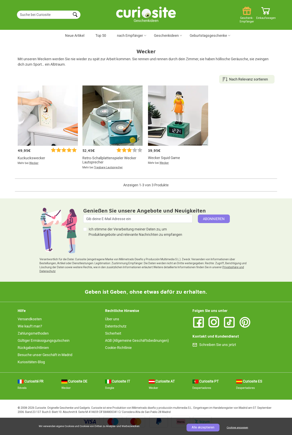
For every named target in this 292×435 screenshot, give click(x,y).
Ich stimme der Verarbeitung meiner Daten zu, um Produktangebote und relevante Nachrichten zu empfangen (135, 232)
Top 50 (100, 35)
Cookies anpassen (237, 427)
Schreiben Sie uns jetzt (217, 345)
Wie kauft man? (30, 326)
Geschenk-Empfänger (247, 16)
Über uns (112, 319)
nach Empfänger (130, 35)
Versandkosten (30, 319)
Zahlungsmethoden (33, 333)
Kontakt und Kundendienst (215, 336)
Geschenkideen (166, 35)
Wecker (34, 163)
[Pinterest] (245, 322)
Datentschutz (116, 326)
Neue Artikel (74, 35)
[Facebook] (198, 322)
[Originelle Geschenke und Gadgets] (146, 12)
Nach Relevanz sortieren (248, 79)
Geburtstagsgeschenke (208, 35)
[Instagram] (214, 322)
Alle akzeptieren (203, 427)
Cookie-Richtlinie (118, 348)
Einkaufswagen (265, 16)
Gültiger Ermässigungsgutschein (44, 340)
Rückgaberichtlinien (33, 348)
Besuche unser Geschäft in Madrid (45, 355)
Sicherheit (113, 333)
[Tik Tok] (229, 322)
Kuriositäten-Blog (31, 362)
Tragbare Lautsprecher (108, 167)
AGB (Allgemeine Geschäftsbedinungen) (137, 340)
